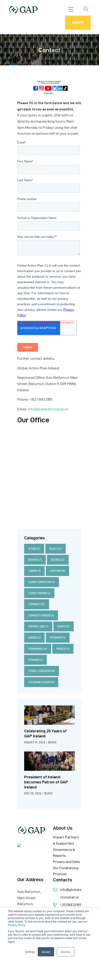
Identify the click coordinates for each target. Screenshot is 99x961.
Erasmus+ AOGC (38, 626)
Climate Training (39, 593)
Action (34, 548)
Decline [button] (65, 952)
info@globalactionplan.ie (48, 409)
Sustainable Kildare (41, 682)
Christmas (57, 571)
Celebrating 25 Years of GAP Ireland (45, 733)
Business (35, 559)
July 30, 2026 (32, 793)
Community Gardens (41, 615)
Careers (34, 571)
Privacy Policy (16, 925)
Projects (62, 648)
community (36, 604)
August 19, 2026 (34, 742)
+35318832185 (70, 905)
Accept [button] (46, 952)
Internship (57, 637)
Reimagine (35, 660)
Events (64, 626)
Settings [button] (30, 952)
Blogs (55, 548)
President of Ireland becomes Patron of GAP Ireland (46, 782)
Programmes (37, 648)
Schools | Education (41, 671)
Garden (34, 637)
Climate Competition (41, 582)
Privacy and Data (66, 862)
